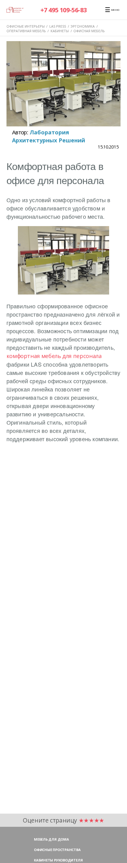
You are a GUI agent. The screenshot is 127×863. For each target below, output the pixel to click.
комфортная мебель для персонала (54, 356)
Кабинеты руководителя (58, 860)
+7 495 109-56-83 (63, 10)
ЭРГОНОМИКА (83, 26)
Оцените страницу (63, 820)
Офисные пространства (57, 849)
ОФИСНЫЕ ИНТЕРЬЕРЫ (25, 26)
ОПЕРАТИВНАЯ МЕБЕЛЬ (26, 31)
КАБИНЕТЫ (60, 31)
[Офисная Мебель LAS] (15, 10)
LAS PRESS (57, 26)
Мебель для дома (51, 839)
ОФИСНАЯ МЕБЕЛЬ (89, 31)
